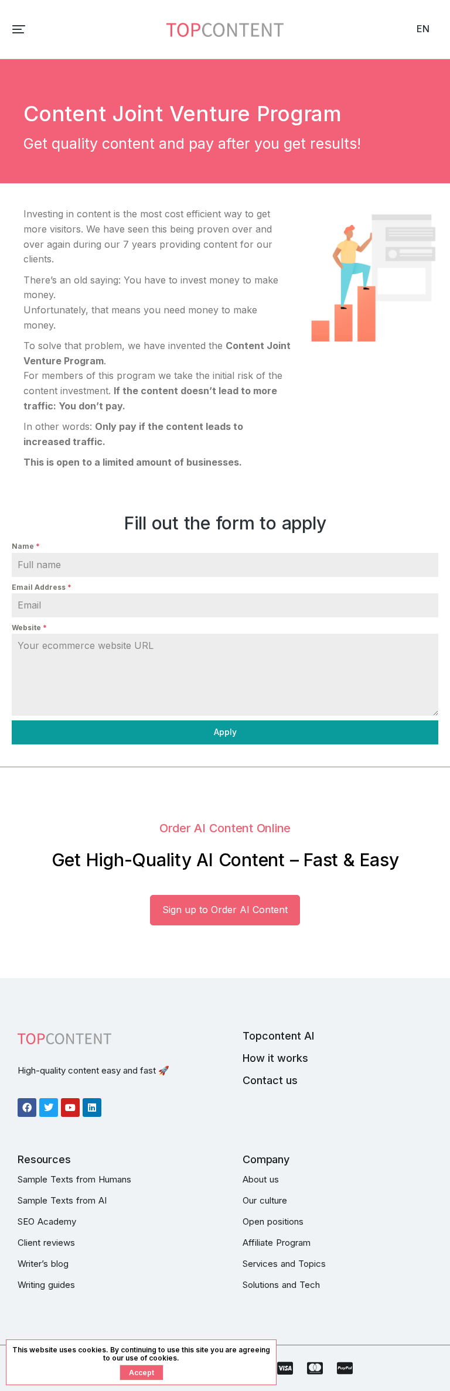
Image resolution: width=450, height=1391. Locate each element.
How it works (275, 1058)
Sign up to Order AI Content (225, 909)
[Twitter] (48, 1107)
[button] (19, 29)
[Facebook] (27, 1107)
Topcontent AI (278, 1036)
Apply (225, 732)
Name (26, 546)
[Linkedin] (92, 1107)
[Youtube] (70, 1107)
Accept (141, 1372)
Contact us (270, 1080)
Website (29, 627)
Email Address (41, 587)
